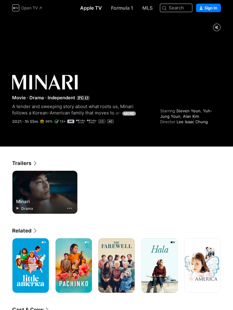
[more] (69, 208)
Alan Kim (191, 116)
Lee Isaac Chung (192, 121)
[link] (25, 163)
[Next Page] (227, 265)
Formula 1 (122, 8)
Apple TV (91, 8)
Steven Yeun (188, 110)
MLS (147, 8)
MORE (129, 113)
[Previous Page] (6, 265)
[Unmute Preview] (216, 27)
